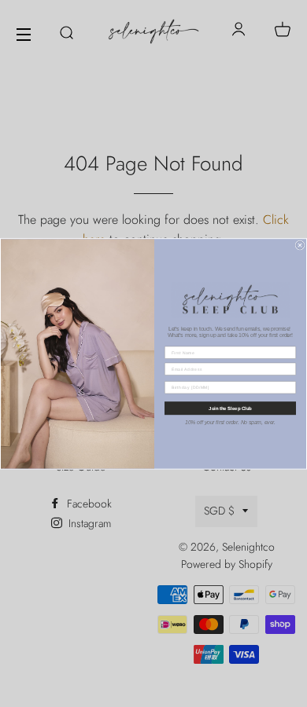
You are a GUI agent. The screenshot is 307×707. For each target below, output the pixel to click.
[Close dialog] (300, 245)
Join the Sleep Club (230, 408)
